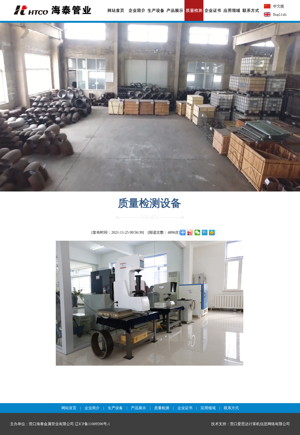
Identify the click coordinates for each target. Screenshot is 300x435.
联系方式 (231, 408)
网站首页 (68, 408)
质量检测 (161, 408)
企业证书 (184, 408)
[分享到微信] (197, 232)
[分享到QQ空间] (212, 232)
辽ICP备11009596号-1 (92, 424)
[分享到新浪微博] (190, 232)
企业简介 (92, 408)
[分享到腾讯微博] (205, 232)
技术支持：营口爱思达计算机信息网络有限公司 (250, 424)
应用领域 (208, 408)
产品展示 (138, 408)
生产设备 (115, 408)
